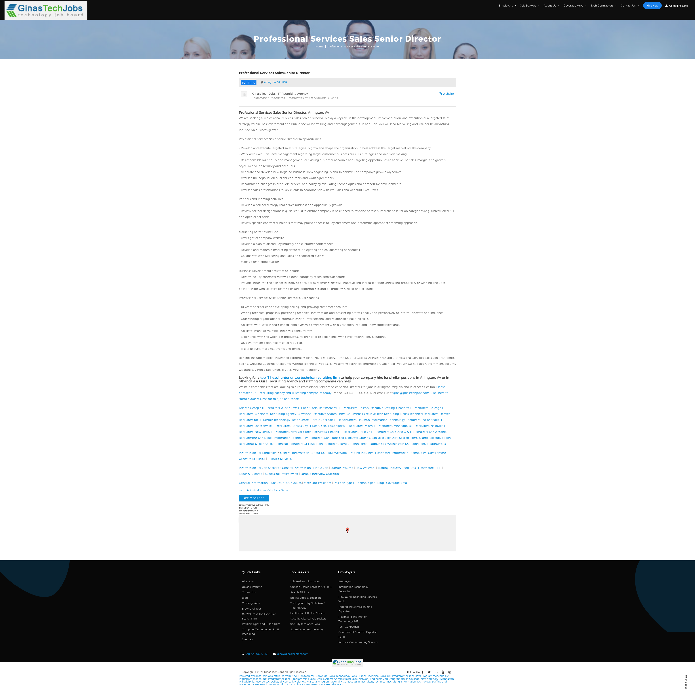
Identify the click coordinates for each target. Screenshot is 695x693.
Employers (506, 5)
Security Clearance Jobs (305, 623)
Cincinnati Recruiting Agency (275, 413)
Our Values (294, 482)
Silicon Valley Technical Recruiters (279, 443)
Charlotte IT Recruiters (412, 408)
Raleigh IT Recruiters (374, 431)
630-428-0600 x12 (256, 653)
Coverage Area (573, 5)
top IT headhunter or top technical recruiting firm (300, 377)
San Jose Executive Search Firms (395, 437)
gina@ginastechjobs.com (411, 392)
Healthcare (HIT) (429, 467)
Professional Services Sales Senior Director (267, 490)
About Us (550, 5)
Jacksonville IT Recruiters (272, 425)
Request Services (280, 458)
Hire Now (652, 5)
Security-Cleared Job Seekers (308, 618)
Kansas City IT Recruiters (309, 425)
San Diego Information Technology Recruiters (290, 437)
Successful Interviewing (281, 473)
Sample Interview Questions (320, 473)
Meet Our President (317, 482)
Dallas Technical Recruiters (419, 413)
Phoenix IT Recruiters (343, 431)
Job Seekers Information (305, 581)
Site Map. (337, 684)
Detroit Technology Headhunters (286, 419)
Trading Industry (361, 452)
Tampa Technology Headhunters (363, 443)
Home (319, 46)
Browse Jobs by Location (305, 597)
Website (448, 93)
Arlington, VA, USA (276, 82)
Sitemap (247, 639)
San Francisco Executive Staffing (347, 437)
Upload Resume (678, 5)
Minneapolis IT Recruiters (411, 425)
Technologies (365, 482)
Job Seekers (528, 5)
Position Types (344, 482)
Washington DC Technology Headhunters (416, 443)
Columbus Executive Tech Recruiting (373, 413)
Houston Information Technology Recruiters (389, 419)
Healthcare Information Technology (400, 452)
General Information (294, 452)
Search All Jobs (299, 592)
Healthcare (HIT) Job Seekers (307, 613)
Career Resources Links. (316, 684)
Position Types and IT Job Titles (261, 623)
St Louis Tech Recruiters (321, 443)
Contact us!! (349, 681)
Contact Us (628, 5)
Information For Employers (258, 452)
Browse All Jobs (251, 608)
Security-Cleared (251, 473)
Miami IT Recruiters (378, 425)
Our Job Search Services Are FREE (311, 586)
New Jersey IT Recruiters (272, 431)
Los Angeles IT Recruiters (345, 425)
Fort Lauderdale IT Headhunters (333, 419)
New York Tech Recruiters (308, 431)
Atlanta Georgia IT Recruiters (259, 408)
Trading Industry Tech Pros (397, 467)
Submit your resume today (306, 629)
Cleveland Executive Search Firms (322, 413)
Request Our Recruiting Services (358, 642)
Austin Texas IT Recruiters (299, 408)
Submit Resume (342, 467)
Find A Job (320, 467)
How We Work (337, 452)
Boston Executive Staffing (377, 408)
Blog (380, 482)
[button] (347, 530)
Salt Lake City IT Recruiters (409, 431)
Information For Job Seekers (259, 467)
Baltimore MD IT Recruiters (338, 408)
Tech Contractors (602, 5)
